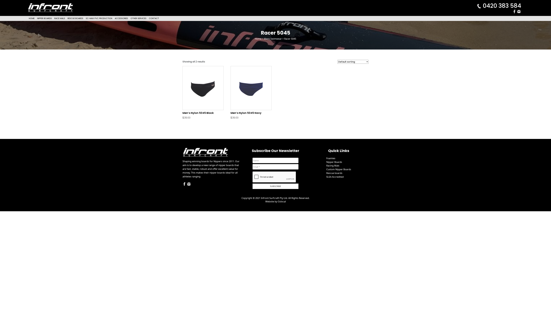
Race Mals (59, 18)
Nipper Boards (44, 18)
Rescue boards (334, 173)
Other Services (138, 18)
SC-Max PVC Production (99, 18)
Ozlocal (282, 201)
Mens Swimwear (273, 38)
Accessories (121, 18)
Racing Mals (332, 165)
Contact (154, 18)
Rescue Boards (75, 18)
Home (32, 18)
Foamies (330, 158)
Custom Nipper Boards (338, 169)
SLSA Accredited (335, 176)
